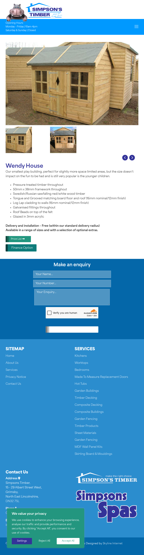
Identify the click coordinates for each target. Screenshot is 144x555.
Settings (22, 541)
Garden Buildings (87, 391)
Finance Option (22, 248)
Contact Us (13, 384)
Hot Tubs (81, 384)
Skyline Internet (113, 543)
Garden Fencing (86, 419)
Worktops (81, 363)
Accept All (68, 541)
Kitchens (81, 356)
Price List (16, 239)
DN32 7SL (12, 501)
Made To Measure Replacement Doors (101, 377)
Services (12, 370)
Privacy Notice (16, 377)
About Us (12, 363)
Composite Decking (88, 405)
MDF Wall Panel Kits (88, 447)
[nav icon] (136, 27)
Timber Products (86, 426)
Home (10, 356)
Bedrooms (82, 370)
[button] (125, 157)
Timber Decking (86, 398)
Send (70, 329)
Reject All (44, 541)
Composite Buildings (89, 412)
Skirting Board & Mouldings (93, 454)
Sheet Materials (85, 433)
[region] (45, 528)
